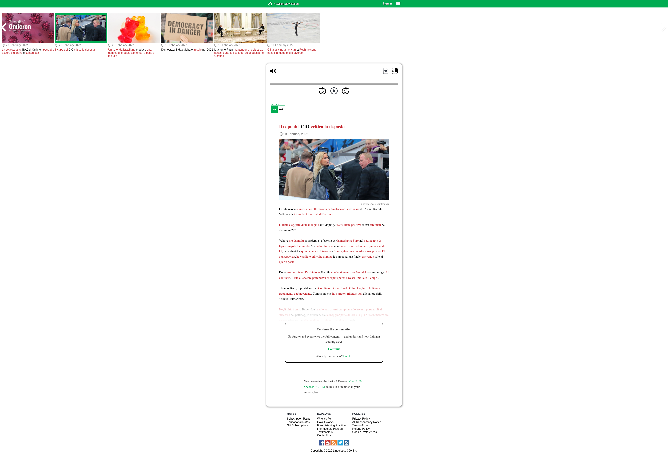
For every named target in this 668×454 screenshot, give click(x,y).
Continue (334, 349)
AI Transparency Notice (366, 422)
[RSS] (334, 442)
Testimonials (325, 432)
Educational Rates (298, 422)
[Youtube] (328, 442)
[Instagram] (346, 442)
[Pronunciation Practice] (395, 71)
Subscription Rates (298, 418)
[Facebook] (321, 442)
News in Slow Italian (275, 3)
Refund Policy (361, 428)
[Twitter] (340, 442)
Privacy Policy (361, 418)
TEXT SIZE (275, 105)
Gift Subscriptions (298, 425)
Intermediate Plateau (330, 428)
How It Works (325, 422)
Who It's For (324, 418)
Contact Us (324, 435)
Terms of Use (360, 425)
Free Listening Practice (331, 425)
